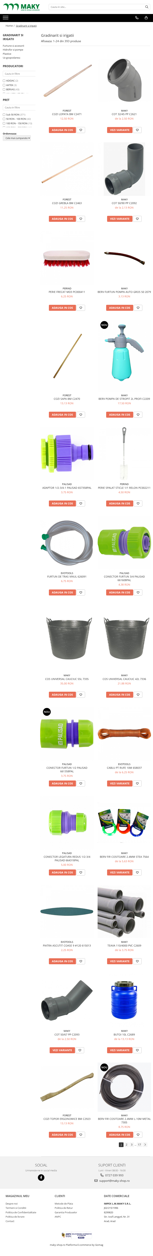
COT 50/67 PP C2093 (66, 1034)
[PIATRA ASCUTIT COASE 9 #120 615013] (67, 912)
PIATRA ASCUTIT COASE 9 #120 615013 (67, 945)
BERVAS (10, 89)
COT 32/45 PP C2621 (124, 114)
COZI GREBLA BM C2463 (67, 203)
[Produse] (6, 18)
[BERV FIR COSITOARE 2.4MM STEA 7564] (124, 823)
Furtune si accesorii (13, 45)
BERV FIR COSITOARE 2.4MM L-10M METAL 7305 (124, 1120)
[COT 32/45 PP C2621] (124, 80)
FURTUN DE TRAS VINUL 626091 (67, 576)
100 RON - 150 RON (16, 123)
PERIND (67, 288)
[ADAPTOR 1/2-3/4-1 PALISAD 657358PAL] (67, 454)
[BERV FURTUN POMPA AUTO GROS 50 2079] (124, 258)
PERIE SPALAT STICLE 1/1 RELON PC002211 (124, 487)
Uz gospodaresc (11, 57)
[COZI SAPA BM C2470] (67, 356)
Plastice (7, 53)
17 (139, 1144)
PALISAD (67, 484)
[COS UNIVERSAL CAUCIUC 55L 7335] (67, 638)
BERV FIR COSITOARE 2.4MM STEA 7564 (124, 856)
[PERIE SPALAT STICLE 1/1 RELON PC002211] (124, 454)
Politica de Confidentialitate (21, 1212)
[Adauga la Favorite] (80, 130)
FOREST (67, 110)
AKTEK (9, 85)
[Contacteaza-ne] (137, 17)
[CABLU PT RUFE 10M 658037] (124, 734)
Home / (10, 25)
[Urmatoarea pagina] (145, 1144)
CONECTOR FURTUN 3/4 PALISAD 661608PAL (124, 578)
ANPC (58, 1216)
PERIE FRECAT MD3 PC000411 (67, 292)
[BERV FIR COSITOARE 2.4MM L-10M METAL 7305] (124, 1087)
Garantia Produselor (66, 1212)
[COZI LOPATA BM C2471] (67, 80)
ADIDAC (10, 80)
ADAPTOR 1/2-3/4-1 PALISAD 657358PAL (66, 487)
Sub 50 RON (12, 114)
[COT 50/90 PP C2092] (124, 169)
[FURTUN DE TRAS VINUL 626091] (67, 542)
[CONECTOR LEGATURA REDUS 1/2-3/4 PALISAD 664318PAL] (67, 823)
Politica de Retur (64, 1208)
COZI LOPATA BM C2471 (67, 114)
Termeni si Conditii (16, 1208)
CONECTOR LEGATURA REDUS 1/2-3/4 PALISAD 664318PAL (67, 858)
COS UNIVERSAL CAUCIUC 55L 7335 (67, 679)
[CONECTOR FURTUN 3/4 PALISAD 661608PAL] (124, 543)
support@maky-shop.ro (114, 1181)
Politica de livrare (15, 1216)
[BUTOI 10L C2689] (124, 1000)
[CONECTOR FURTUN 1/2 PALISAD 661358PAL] (67, 734)
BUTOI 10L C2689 (124, 1034)
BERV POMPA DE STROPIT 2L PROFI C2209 (124, 399)
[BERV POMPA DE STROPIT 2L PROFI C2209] (124, 356)
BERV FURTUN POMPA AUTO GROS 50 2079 (124, 292)
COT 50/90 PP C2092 (124, 203)
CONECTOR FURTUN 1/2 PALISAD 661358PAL (66, 769)
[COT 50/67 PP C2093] (67, 1000)
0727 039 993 (114, 1175)
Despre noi (12, 1203)
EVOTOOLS (67, 573)
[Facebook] (41, 1177)
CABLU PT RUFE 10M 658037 (124, 767)
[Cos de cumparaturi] (146, 17)
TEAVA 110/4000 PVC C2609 (124, 945)
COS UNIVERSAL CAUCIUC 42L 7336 (124, 679)
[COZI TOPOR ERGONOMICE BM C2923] (67, 1087)
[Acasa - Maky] (21, 7)
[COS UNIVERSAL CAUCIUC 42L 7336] (124, 638)
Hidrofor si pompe (13, 49)
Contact (10, 1221)
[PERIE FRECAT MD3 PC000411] (67, 258)
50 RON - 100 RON (16, 119)
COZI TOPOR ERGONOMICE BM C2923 (66, 1119)
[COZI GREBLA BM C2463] (67, 169)
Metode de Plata (64, 1203)
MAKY (124, 110)
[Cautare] (146, 7)
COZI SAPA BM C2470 (67, 399)
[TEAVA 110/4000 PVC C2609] (124, 912)
